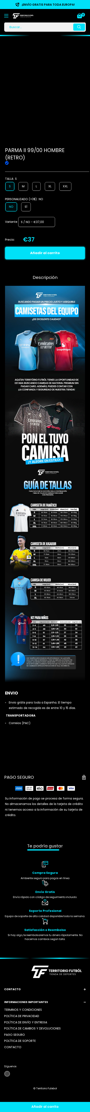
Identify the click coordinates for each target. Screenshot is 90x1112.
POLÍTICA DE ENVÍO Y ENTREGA (25, 1022)
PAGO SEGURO (14, 1035)
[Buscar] (79, 27)
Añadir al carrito (45, 253)
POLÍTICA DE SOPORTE (20, 1041)
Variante (11, 221)
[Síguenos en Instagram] (7, 1074)
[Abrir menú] (6, 15)
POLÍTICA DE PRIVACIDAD (21, 1016)
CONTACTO (12, 1047)
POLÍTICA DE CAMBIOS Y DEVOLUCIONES (32, 1028)
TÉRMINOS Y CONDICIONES (23, 1010)
